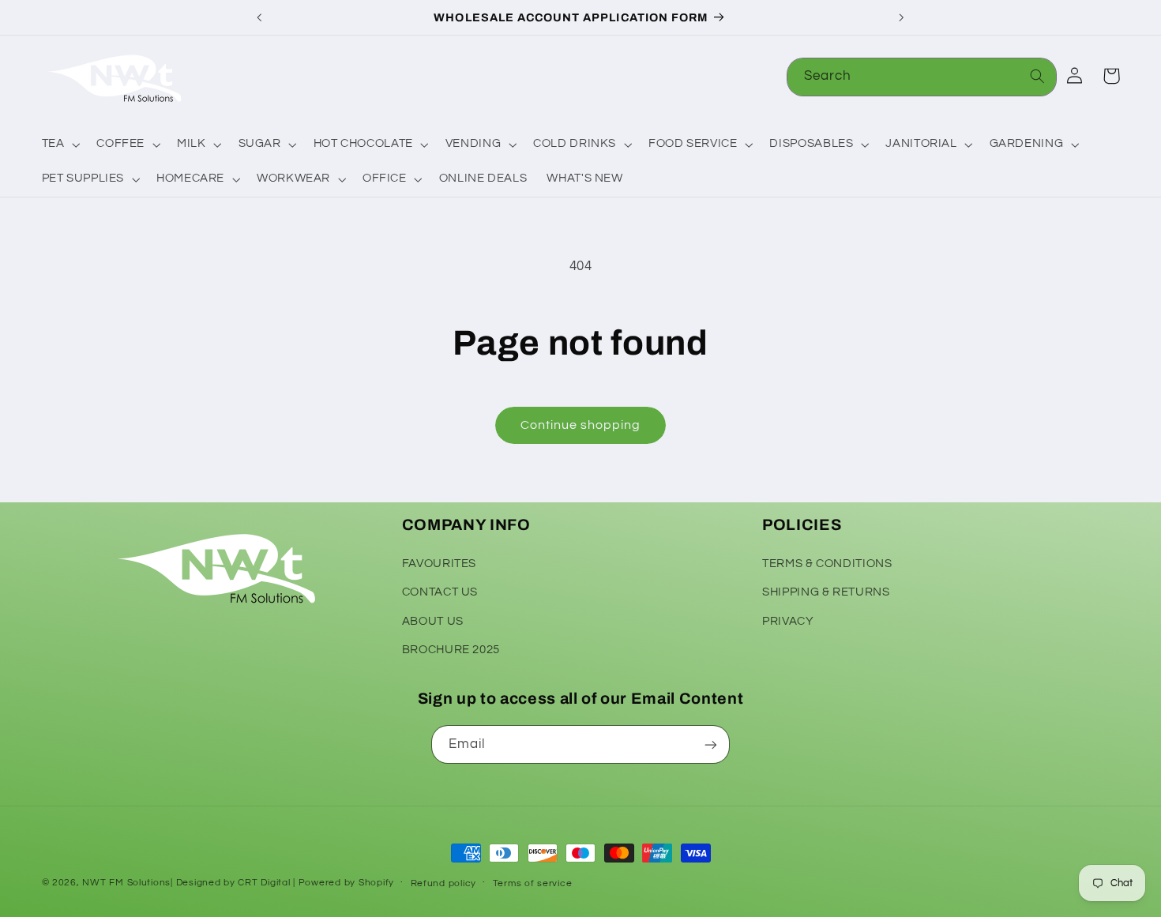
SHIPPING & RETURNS (825, 591)
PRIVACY (787, 620)
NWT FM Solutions (126, 882)
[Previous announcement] (259, 17)
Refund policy (444, 883)
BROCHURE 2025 (451, 649)
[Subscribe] (711, 744)
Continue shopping (580, 425)
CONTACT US (440, 591)
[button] (59, 144)
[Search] (1038, 76)
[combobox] (921, 77)
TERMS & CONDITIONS (827, 563)
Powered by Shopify (346, 882)
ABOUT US (433, 620)
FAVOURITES (439, 563)
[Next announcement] (901, 17)
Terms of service (533, 883)
